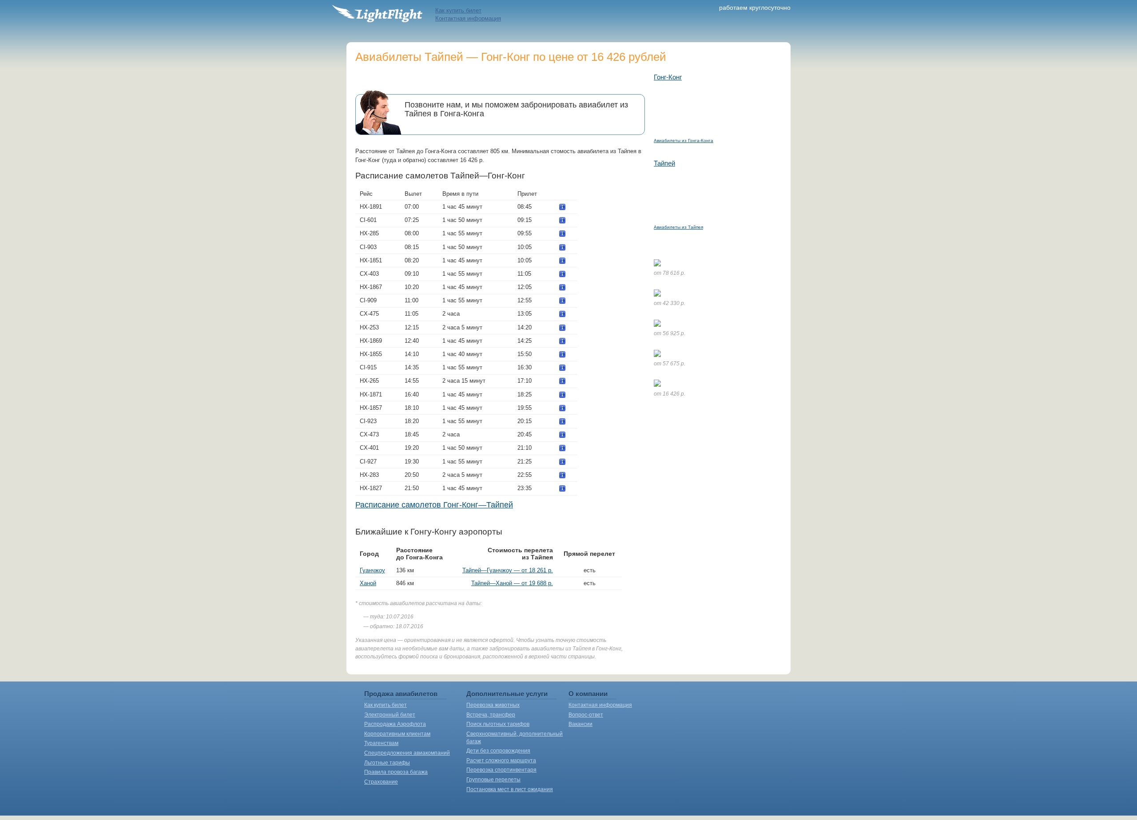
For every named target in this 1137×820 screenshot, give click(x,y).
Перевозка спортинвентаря (501, 770)
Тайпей (664, 163)
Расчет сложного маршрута (501, 760)
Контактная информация (468, 18)
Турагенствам (381, 743)
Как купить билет (458, 10)
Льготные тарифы (387, 763)
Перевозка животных (493, 705)
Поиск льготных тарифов (497, 724)
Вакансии (580, 724)
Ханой (368, 583)
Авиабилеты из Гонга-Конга (683, 140)
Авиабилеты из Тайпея (678, 227)
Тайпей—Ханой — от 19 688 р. (512, 583)
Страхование (381, 782)
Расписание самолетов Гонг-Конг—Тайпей (434, 504)
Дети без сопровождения (498, 751)
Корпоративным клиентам (397, 734)
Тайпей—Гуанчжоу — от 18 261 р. (507, 570)
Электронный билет (389, 715)
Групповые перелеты (493, 779)
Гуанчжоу (372, 570)
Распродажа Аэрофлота (395, 724)
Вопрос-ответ (585, 715)
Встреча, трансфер (490, 715)
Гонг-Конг (668, 77)
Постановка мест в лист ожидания (509, 789)
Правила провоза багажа (396, 772)
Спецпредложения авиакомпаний (407, 753)
